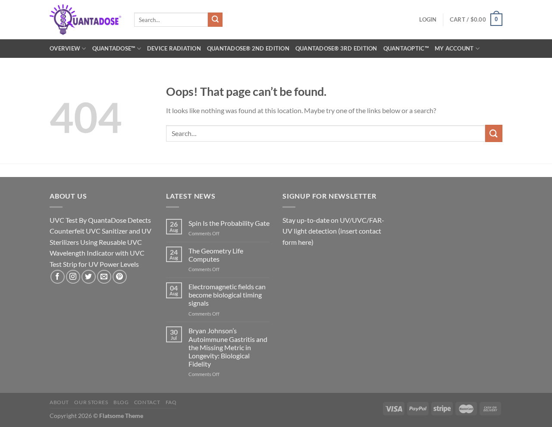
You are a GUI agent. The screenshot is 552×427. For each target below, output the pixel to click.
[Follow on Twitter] (89, 277)
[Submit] (215, 20)
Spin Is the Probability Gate (229, 223)
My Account (454, 48)
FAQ (171, 402)
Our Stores (91, 402)
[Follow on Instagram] (73, 277)
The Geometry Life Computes (215, 255)
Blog (121, 402)
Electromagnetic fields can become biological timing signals (227, 294)
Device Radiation (174, 48)
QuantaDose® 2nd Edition (248, 48)
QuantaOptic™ (406, 48)
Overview (65, 48)
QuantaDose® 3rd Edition (336, 48)
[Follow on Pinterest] (120, 277)
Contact (147, 402)
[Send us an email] (104, 277)
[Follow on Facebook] (57, 277)
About (59, 402)
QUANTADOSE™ (113, 48)
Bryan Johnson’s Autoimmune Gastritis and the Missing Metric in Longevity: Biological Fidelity (227, 347)
